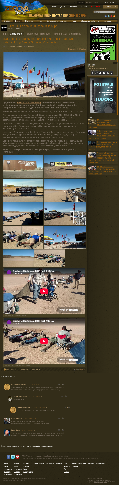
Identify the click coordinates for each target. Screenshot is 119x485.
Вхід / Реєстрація (109, 2)
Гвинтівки (12, 46)
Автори (41, 463)
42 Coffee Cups (99, 480)
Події (74, 21)
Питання (29, 21)
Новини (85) (31, 34)
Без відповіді (28, 472)
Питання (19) (60, 34)
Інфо (5, 34)
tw (100, 73)
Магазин (107, 21)
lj (107, 73)
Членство (73, 7)
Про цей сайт (21, 480)
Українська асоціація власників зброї (33, 26)
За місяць (7, 472)
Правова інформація (9, 480)
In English (81, 49)
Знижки (84, 7)
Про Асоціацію (58, 7)
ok (111, 73)
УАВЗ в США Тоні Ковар (29, 103)
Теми (39, 21)
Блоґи (17, 21)
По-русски (72, 49)
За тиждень (8, 469)
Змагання (19, 46)
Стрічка (7, 21)
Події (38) (45, 34)
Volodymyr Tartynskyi (100, 482)
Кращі (6, 466)
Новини (16, 463)
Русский (89, 2)
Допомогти (95, 7)
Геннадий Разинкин (18, 384)
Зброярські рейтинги (90, 21)
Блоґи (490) (16, 34)
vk (104, 73)
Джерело (81, 369)
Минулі (66, 472)
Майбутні (67, 466)
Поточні (66, 469)
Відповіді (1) (75, 34)
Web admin (31, 46)
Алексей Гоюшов (20, 396)
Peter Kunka (15, 430)
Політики (75, 466)
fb (92, 73)
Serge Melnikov (97, 478)
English (96, 2)
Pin (116, 63)
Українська (80, 2)
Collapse (114, 63)
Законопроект (110, 7)
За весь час (8, 474)
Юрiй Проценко (17, 418)
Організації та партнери (57, 21)
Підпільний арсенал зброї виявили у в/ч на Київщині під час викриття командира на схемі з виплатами (102, 158)
